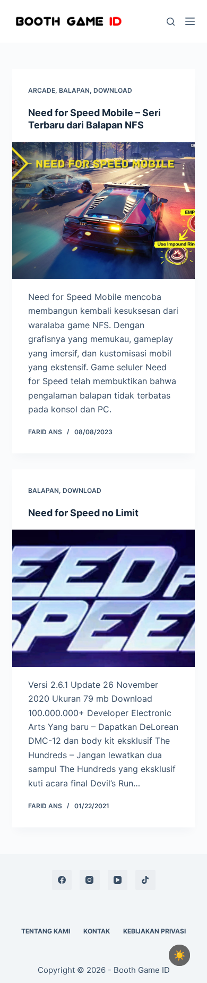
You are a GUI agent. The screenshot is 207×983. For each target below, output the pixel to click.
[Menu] (190, 21)
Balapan (74, 90)
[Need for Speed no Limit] (103, 598)
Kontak (96, 931)
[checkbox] (179, 955)
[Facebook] (62, 880)
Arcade (41, 90)
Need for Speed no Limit (83, 512)
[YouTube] (118, 880)
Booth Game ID (142, 970)
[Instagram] (90, 880)
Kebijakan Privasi (154, 931)
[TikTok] (145, 880)
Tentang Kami (45, 931)
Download (112, 90)
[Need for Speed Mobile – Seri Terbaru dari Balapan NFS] (103, 210)
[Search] (171, 22)
